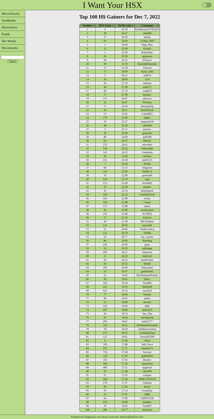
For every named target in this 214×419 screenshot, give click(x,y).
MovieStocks (10, 13)
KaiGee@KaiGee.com (131, 416)
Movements (9, 48)
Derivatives (8, 27)
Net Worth (8, 41)
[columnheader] (87, 25)
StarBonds (8, 20)
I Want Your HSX (112, 5)
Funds (5, 34)
